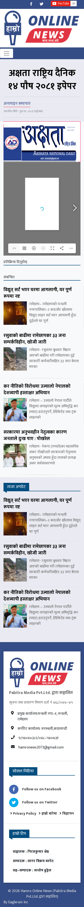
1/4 (14, 248)
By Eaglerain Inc (16, 902)
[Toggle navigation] (6, 53)
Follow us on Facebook (41, 789)
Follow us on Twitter (39, 802)
